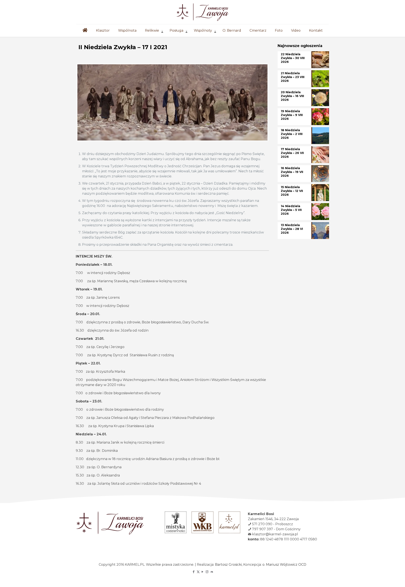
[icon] (211, 572)
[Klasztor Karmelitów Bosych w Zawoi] (202, 12)
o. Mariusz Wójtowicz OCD (284, 565)
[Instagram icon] (207, 572)
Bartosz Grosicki (228, 565)
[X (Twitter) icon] (198, 572)
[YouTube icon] (202, 572)
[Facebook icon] (193, 572)
